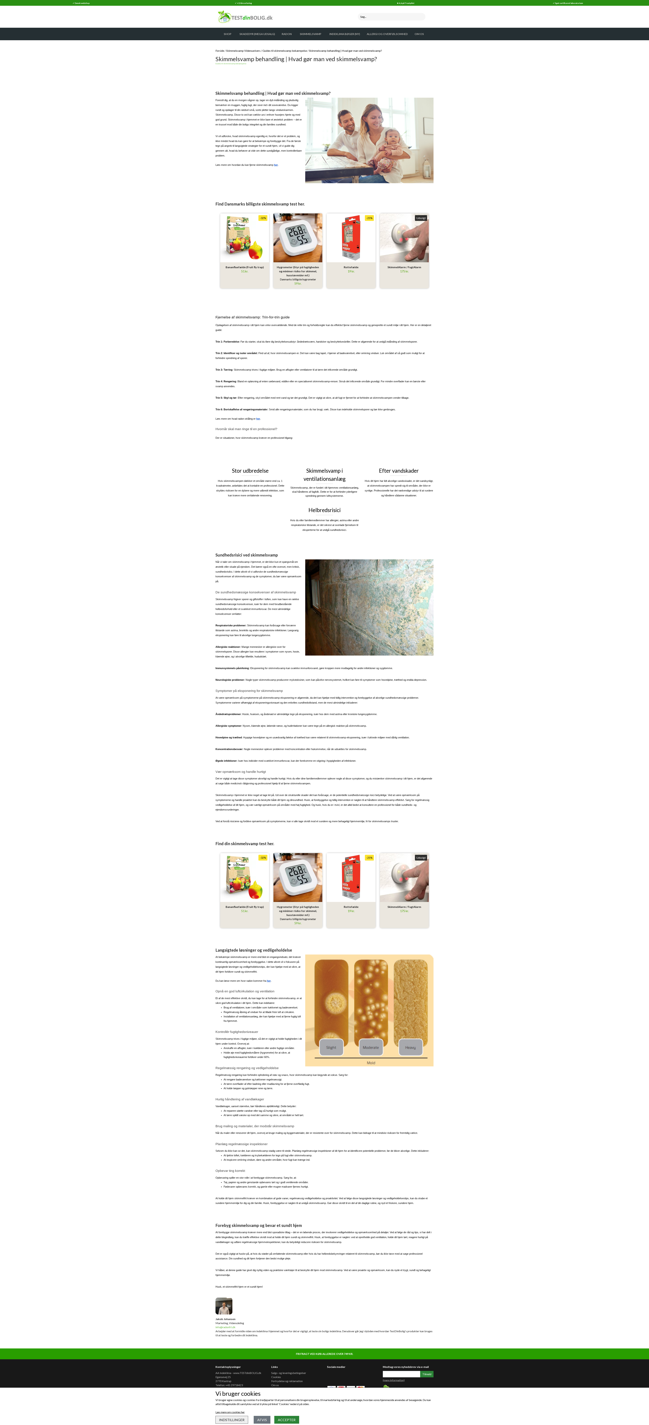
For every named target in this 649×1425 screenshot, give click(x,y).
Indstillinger (232, 1420)
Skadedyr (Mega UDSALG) (257, 33)
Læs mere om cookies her (230, 1412)
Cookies (276, 1377)
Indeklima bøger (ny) (344, 33)
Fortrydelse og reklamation (287, 1381)
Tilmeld (426, 1374)
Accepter (287, 1420)
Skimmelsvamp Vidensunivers (243, 50)
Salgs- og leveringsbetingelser (288, 1372)
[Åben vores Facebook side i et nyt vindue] (332, 1376)
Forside (219, 50)
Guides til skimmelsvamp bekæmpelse (284, 50)
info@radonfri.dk (225, 1327)
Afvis (262, 1420)
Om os (275, 1385)
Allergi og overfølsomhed (387, 33)
